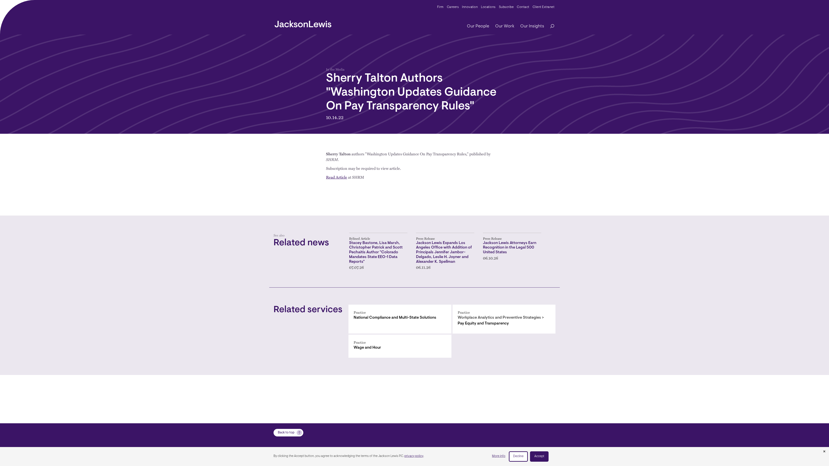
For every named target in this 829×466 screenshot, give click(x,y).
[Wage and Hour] (399, 346)
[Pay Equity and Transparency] (503, 319)
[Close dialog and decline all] (824, 452)
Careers (453, 7)
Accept (539, 456)
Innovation (470, 7)
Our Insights (532, 26)
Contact (523, 7)
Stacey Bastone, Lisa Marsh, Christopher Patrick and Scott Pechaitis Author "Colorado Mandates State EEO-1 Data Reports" (376, 252)
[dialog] (414, 456)
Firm (440, 7)
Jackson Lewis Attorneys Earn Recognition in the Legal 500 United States (509, 247)
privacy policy (413, 456)
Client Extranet (544, 7)
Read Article (336, 177)
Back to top (286, 432)
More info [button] (498, 456)
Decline (518, 456)
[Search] (550, 26)
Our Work (504, 26)
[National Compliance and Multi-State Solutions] (399, 319)
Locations (488, 7)
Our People (478, 26)
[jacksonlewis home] (303, 22)
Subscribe (506, 7)
